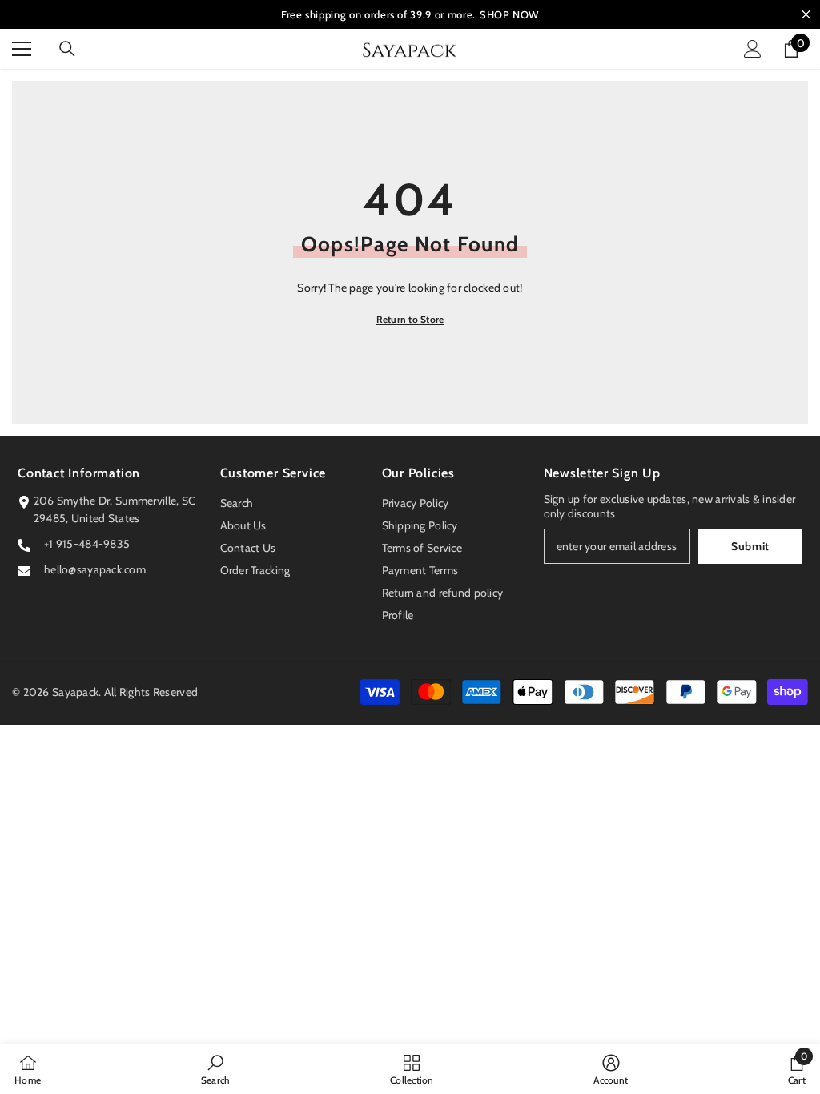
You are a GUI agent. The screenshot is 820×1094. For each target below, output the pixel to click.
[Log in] (753, 49)
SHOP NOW (509, 14)
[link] (215, 1069)
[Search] (67, 48)
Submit (750, 546)
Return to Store (410, 319)
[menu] (21, 48)
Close (806, 15)
